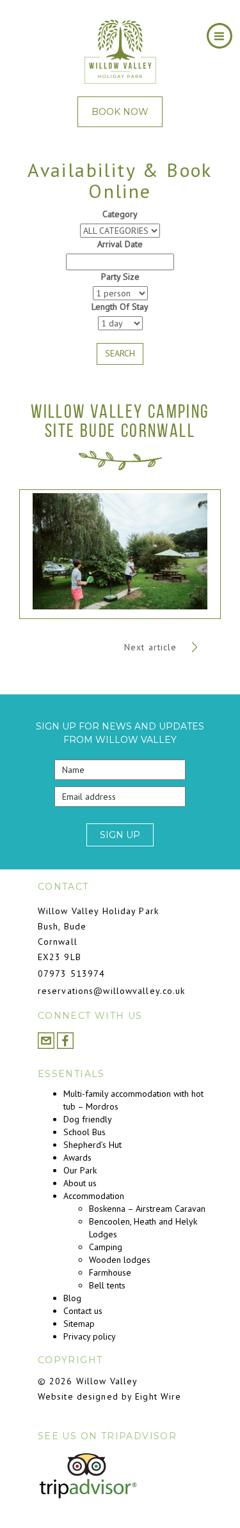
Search (120, 353)
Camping (105, 1247)
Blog (72, 1298)
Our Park (80, 1170)
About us (80, 1183)
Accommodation (93, 1196)
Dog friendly (87, 1119)
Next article (152, 647)
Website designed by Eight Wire (110, 1396)
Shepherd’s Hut (92, 1144)
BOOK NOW (120, 112)
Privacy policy (89, 1336)
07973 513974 (71, 973)
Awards (77, 1157)
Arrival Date (120, 244)
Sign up (120, 835)
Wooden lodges (119, 1259)
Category (120, 214)
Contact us (82, 1311)
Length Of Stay (120, 306)
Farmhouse (110, 1272)
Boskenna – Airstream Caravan (147, 1208)
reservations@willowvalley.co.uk (112, 991)
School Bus (84, 1132)
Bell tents (107, 1285)
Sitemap (79, 1323)
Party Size (120, 276)
